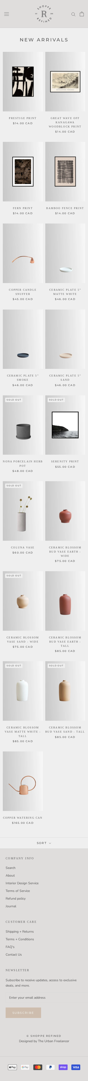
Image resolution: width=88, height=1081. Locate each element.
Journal (11, 906)
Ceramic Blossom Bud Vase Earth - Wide (65, 551)
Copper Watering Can (23, 817)
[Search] (73, 14)
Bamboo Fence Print (65, 208)
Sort (42, 843)
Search (10, 868)
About (10, 875)
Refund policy (16, 898)
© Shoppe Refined (44, 1036)
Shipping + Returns (20, 931)
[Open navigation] (6, 14)
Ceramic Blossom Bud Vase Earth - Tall (65, 641)
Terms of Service (18, 891)
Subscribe (23, 1012)
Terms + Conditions (20, 939)
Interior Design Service (22, 883)
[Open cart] (82, 14)
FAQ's (10, 947)
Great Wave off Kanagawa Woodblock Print (65, 122)
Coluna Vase (22, 547)
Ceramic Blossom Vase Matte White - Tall (23, 731)
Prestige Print (23, 118)
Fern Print (23, 208)
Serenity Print (65, 461)
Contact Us (14, 954)
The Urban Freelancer (53, 1041)
